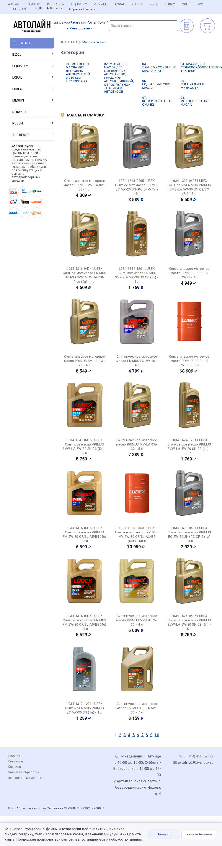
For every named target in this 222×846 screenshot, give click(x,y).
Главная (14, 756)
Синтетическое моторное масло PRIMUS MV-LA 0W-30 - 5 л (137, 444)
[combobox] (143, 25)
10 (157, 735)
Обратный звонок (82, 9)
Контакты (55, 4)
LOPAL (120, 4)
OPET (186, 4)
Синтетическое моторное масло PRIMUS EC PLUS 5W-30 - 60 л (189, 361)
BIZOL (154, 4)
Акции (13, 4)
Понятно (163, 834)
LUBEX (170, 4)
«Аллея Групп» (22, 146)
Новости (33, 4)
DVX (200, 4)
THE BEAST (19, 9)
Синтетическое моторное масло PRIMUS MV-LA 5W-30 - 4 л (137, 620)
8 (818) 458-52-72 (48, 8)
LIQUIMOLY (79, 4)
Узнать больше (199, 834)
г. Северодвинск (80, 25)
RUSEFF (137, 4)
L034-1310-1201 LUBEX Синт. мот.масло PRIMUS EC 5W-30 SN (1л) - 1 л (84, 708)
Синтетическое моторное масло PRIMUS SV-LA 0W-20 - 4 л (84, 361)
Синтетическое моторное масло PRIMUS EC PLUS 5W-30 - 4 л (189, 273)
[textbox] (143, 26)
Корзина (14, 767)
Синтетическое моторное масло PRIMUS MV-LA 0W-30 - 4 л (84, 185)
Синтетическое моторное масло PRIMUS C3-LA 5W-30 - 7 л (137, 708)
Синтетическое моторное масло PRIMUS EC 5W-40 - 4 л (137, 361)
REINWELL (101, 4)
